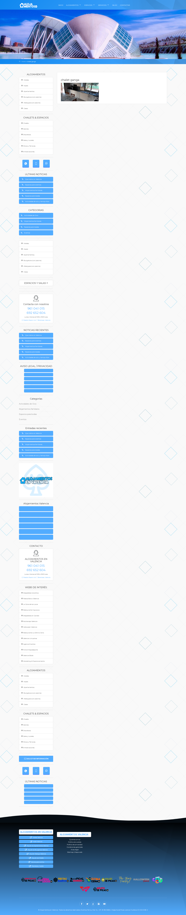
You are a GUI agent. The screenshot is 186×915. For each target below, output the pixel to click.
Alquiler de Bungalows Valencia (37, 850)
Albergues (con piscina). (32, 103)
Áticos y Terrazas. (29, 146)
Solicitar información (37, 759)
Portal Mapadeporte (30, 650)
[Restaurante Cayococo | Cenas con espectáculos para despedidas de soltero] (157, 880)
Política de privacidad (39, 379)
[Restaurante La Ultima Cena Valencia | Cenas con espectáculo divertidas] (93, 880)
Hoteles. (26, 80)
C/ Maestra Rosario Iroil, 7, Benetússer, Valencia (36, 320)
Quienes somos (39, 370)
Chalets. (26, 123)
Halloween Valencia (30, 627)
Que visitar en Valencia (33, 179)
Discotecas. (27, 134)
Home (24, 61)
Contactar (125, 5)
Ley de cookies (39, 375)
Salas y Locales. (28, 140)
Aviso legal (39, 387)
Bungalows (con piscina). (32, 97)
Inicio (60, 5)
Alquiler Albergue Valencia (37, 854)
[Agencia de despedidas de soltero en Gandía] (77, 880)
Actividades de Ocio (31, 215)
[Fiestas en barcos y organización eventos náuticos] (61, 880)
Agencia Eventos (29, 644)
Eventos (27, 233)
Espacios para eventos (33, 185)
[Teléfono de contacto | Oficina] (25, 163)
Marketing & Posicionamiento (34, 661)
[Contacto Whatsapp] (46, 163)
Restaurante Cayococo (31, 610)
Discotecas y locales (37, 866)
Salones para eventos (37, 862)
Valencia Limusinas (30, 638)
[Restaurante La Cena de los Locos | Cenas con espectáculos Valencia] (45, 880)
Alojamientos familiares (33, 190)
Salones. (26, 129)
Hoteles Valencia (37, 837)
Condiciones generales (39, 383)
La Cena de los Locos (30, 604)
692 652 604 (36, 312)
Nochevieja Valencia (30, 621)
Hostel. (25, 86)
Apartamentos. (29, 91)
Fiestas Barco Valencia (31, 599)
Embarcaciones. (29, 152)
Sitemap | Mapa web (39, 391)
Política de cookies (28, 514)
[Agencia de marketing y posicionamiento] (85, 889)
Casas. (25, 108)
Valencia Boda (28, 655)
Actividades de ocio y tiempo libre (37, 201)
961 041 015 (36, 308)
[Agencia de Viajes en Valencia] (109, 880)
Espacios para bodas (32, 196)
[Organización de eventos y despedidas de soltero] (29, 880)
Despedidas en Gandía (31, 616)
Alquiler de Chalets (37, 858)
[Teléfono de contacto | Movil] (36, 163)
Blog (114, 5)
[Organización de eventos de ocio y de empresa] (101, 889)
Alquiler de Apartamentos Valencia (37, 846)
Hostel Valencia (37, 841)
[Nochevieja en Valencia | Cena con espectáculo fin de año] (125, 880)
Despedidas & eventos (31, 593)
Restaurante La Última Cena (33, 633)
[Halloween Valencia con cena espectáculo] (141, 880)
